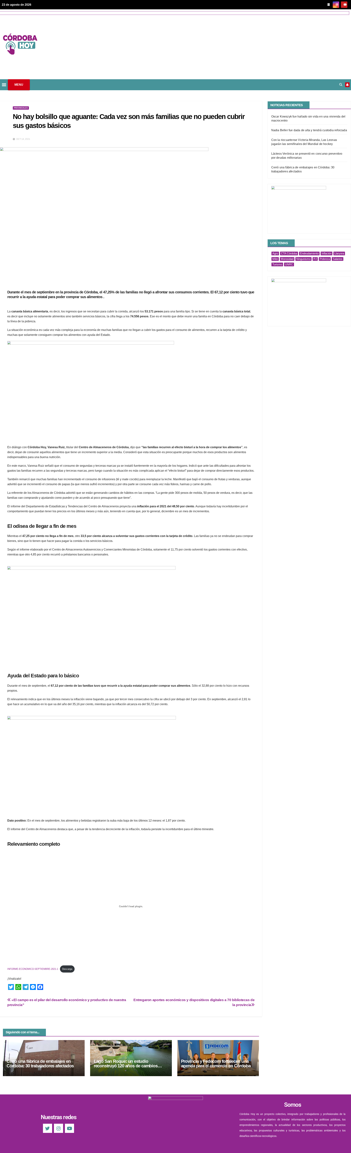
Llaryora (339, 253)
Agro (275, 253)
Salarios (337, 258)
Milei (275, 258)
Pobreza (325, 258)
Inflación (326, 253)
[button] (340, 84)
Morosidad (287, 258)
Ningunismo (303, 258)
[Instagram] (58, 1128)
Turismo (277, 264)
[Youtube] (69, 1128)
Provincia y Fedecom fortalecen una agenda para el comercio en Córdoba (216, 1063)
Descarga (67, 969)
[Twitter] (47, 1128)
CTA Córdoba (289, 253)
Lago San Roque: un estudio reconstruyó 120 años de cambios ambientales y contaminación (126, 1066)
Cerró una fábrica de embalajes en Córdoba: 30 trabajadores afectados (40, 1063)
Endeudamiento (309, 253)
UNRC (289, 264)
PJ (315, 258)
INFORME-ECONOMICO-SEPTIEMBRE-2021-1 (32, 969)
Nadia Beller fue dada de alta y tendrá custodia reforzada (309, 130)
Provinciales (21, 108)
